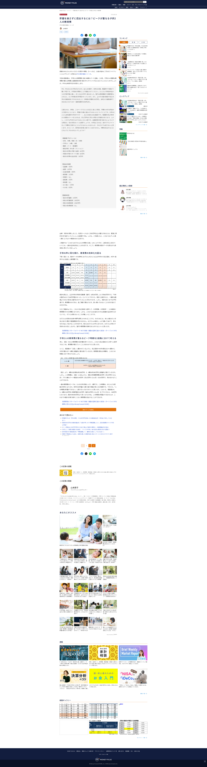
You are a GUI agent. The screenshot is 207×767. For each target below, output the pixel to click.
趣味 (137, 7)
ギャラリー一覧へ (141, 737)
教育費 (66, 32)
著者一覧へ (143, 213)
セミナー (130, 5)
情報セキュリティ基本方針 (87, 751)
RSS (132, 751)
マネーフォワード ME (103, 754)
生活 (116, 7)
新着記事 (114, 5)
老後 (127, 7)
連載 (119, 5)
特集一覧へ (143, 157)
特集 (124, 5)
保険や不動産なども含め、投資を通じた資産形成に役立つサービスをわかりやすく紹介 (87, 434)
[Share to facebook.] (82, 35)
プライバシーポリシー (100, 751)
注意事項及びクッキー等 (111, 751)
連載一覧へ (143, 693)
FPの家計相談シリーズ (83, 74)
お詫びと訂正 (137, 751)
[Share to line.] (90, 35)
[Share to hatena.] (94, 35)
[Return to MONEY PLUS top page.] (69, 3)
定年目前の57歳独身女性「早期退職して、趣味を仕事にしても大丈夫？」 (83, 432)
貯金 (61, 32)
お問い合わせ (121, 751)
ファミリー (143, 7)
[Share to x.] (86, 35)
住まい (131, 7)
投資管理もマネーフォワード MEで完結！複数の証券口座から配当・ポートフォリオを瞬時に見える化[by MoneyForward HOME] (89, 331)
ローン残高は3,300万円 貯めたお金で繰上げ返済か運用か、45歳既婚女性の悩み (85, 427)
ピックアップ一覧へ (141, 124)
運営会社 (78, 751)
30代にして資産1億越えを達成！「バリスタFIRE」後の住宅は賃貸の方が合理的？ (86, 429)
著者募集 (127, 751)
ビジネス (121, 7)
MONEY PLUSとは (71, 751)
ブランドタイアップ (140, 5)
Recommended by (110, 634)
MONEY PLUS (62, 10)
